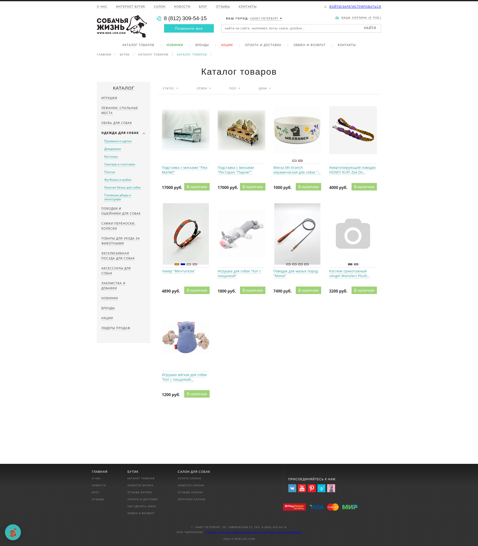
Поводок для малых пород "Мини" (297, 234)
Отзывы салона (190, 492)
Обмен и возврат (310, 45)
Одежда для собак (120, 133)
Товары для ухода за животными (120, 240)
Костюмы (111, 156)
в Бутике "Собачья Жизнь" (280, 532)
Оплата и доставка (263, 45)
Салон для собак (194, 472)
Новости (182, 7)
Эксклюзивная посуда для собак (118, 255)
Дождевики (112, 149)
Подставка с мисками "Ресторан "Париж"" (241, 130)
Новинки (175, 45)
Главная (104, 54)
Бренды (202, 45)
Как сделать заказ (141, 506)
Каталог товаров (138, 45)
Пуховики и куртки (118, 141)
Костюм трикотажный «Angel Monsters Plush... (349, 273)
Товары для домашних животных (232, 532)
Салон (160, 7)
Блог (203, 7)
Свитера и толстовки (119, 164)
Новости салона (191, 485)
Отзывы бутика (139, 492)
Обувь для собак (116, 123)
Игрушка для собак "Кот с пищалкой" (241, 234)
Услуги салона (189, 478)
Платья (109, 172)
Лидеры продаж (115, 328)
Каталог (123, 88)
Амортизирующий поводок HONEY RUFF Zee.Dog (353, 130)
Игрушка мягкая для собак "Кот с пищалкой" (186, 337)
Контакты (248, 7)
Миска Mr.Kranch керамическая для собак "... (297, 170)
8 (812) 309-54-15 (185, 18)
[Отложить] (210, 99)
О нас (102, 7)
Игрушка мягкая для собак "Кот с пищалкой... (184, 377)
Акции (227, 45)
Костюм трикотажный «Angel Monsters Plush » (353, 234)
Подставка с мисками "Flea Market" (186, 130)
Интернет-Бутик (130, 7)
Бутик (125, 54)
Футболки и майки (117, 180)
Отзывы (223, 7)
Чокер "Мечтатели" (186, 234)
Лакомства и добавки (113, 285)
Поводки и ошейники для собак (121, 211)
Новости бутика (140, 485)
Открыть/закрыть (144, 133)
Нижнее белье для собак (122, 187)
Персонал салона (191, 499)
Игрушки (109, 98)
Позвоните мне (189, 28)
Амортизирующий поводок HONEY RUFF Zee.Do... (352, 170)
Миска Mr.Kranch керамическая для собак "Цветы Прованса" (297, 130)
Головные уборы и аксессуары (117, 197)
